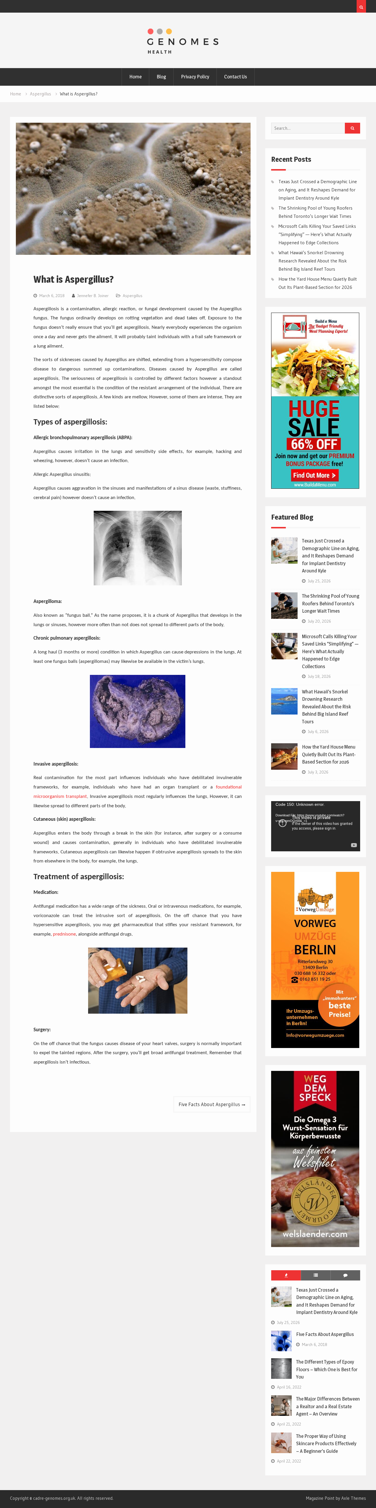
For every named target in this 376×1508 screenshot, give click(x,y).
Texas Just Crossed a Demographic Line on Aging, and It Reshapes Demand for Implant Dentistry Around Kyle (317, 189)
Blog (161, 77)
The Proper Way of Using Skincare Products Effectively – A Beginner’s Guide (326, 1443)
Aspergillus (132, 295)
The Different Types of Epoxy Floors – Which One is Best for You (326, 1369)
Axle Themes (353, 1498)
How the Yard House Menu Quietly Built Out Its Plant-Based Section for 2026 (329, 754)
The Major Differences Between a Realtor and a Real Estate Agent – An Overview (328, 1406)
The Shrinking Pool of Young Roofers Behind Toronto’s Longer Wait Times (330, 603)
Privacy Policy (195, 77)
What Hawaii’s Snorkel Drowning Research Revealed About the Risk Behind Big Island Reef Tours (312, 261)
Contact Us (235, 77)
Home (135, 77)
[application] (315, 826)
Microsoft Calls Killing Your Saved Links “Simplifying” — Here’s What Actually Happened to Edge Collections (317, 234)
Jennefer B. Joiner (93, 295)
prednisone (64, 934)
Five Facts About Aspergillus (209, 1104)
